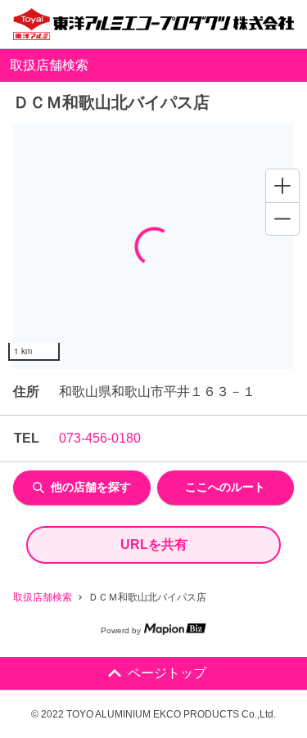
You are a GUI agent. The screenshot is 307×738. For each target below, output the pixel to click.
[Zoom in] (282, 185)
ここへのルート (225, 486)
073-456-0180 (100, 438)
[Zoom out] (282, 218)
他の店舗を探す (91, 486)
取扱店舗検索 (42, 597)
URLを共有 (153, 544)
